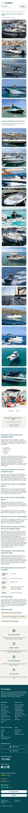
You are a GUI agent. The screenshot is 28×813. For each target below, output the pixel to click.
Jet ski (12, 588)
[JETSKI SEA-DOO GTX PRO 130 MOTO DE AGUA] (14, 276)
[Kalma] (14, 48)
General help (18, 729)
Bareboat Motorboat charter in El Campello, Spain (14, 617)
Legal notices (4, 800)
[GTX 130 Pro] (14, 88)
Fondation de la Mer (6, 719)
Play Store (15, 751)
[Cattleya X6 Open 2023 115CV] (14, 316)
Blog (2, 722)
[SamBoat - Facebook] (2, 767)
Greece (3, 731)
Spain (2, 732)
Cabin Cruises (18, 716)
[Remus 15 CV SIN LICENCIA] (14, 177)
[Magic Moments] (14, 236)
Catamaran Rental (19, 710)
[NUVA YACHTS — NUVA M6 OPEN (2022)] (14, 336)
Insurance (3, 709)
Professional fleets (5, 712)
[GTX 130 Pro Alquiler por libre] (14, 108)
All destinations (5, 738)
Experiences (4, 721)
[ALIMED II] (14, 256)
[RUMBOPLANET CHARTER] (14, 357)
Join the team (4, 706)
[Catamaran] (14, 377)
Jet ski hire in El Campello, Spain (10, 621)
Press (2, 718)
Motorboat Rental (19, 704)
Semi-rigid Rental (19, 706)
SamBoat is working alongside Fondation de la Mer (14, 603)
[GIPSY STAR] (14, 296)
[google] (4, 779)
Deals (16, 718)
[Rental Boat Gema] (14, 29)
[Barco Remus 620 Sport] (14, 197)
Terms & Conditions (5, 801)
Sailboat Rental (18, 709)
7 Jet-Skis (5, 453)
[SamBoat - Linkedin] (8, 767)
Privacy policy (18, 800)
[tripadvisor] (5, 785)
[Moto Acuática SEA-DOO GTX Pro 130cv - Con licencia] (14, 217)
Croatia (3, 729)
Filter (22, 6)
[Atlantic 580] (14, 137)
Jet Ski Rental (18, 712)
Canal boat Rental (19, 713)
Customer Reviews (5, 716)
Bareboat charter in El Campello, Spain (11, 612)
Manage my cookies (19, 734)
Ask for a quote (14, 425)
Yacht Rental (18, 707)
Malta (2, 735)
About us (3, 704)
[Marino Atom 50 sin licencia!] (14, 157)
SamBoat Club (4, 715)
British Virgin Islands (6, 737)
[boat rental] (7, 3)
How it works (18, 731)
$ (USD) (13, 795)
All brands (17, 719)
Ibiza (2, 734)
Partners (17, 801)
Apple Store (15, 746)
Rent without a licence (20, 715)
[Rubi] (14, 398)
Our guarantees (5, 707)
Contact (17, 732)
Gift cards (3, 713)
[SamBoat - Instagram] (5, 767)
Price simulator (4, 710)
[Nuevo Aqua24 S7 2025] (14, 68)
